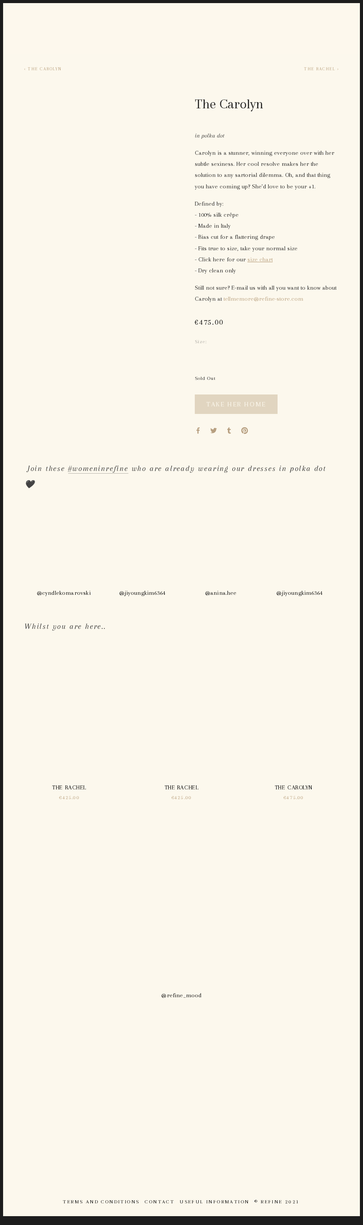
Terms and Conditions (101, 1202)
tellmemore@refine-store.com (263, 298)
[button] (236, 404)
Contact (159, 1202)
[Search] (28, 28)
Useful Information (214, 1202)
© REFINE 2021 (277, 1202)
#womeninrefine (98, 468)
